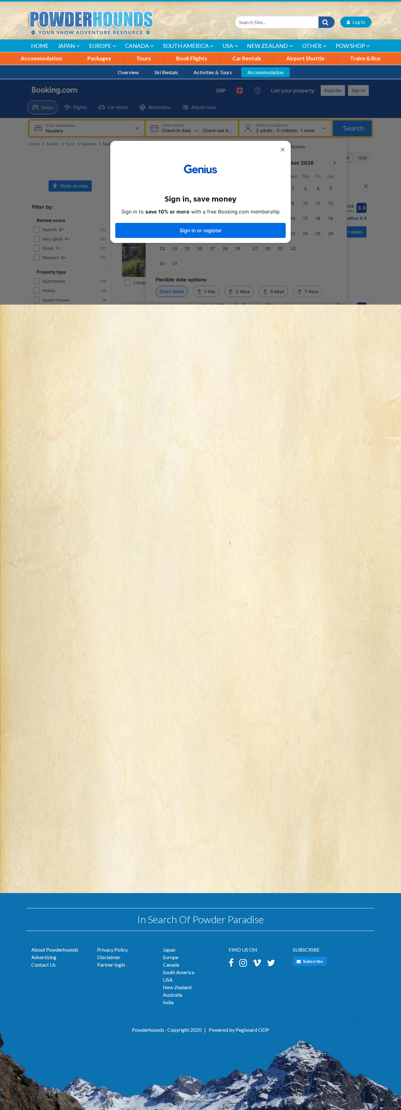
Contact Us (43, 965)
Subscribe (312, 961)
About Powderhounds (54, 950)
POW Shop (350, 45)
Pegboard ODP (252, 1030)
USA (228, 45)
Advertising (43, 957)
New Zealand (267, 45)
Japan (66, 45)
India (168, 1002)
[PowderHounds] (111, 22)
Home (40, 45)
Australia (172, 995)
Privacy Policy (112, 950)
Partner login (111, 965)
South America (186, 45)
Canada (137, 45)
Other (311, 45)
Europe (100, 45)
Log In (357, 22)
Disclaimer (108, 957)
